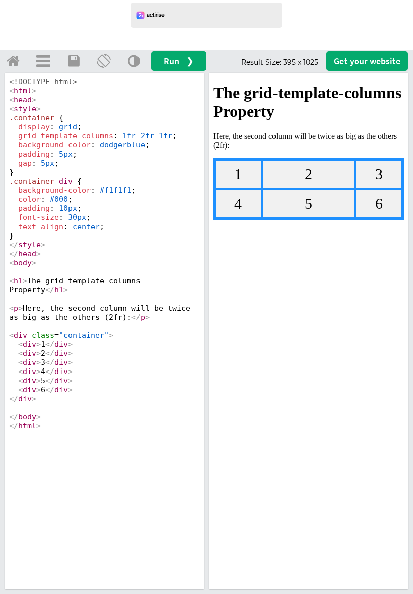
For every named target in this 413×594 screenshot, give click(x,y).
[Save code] (73, 61)
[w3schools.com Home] (13, 61)
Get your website (367, 61)
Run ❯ (179, 61)
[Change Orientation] (104, 61)
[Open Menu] (43, 61)
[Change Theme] (134, 61)
